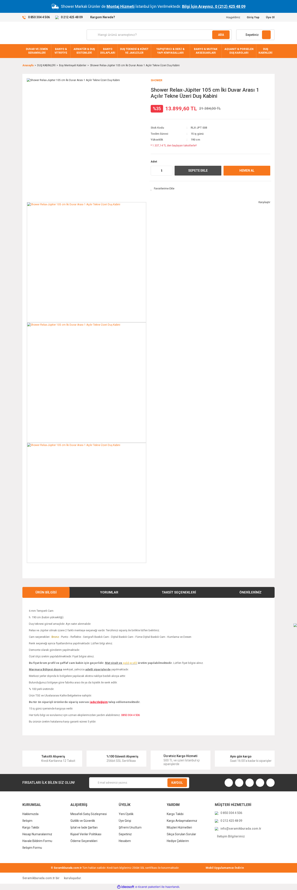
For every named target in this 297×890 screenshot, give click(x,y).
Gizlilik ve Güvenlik (82, 820)
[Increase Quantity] (169, 170)
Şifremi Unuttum (130, 827)
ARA (221, 34)
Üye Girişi (125, 820)
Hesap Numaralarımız (37, 834)
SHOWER (156, 80)
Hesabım (125, 841)
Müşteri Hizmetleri (179, 827)
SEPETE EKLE (198, 170)
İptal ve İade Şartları (84, 827)
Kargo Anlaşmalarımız (182, 820)
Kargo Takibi (30, 827)
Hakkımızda (30, 814)
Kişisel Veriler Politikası (85, 834)
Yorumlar (109, 592)
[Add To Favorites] (162, 189)
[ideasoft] (125, 887)
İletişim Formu (32, 847)
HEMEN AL (246, 170)
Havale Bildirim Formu (37, 841)
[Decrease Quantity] (154, 170)
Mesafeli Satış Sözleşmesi (88, 814)
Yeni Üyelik (126, 814)
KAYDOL (177, 782)
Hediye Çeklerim (178, 841)
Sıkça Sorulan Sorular (181, 834)
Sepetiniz (125, 834)
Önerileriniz (250, 592)
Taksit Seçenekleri (179, 592)
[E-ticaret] (148, 887)
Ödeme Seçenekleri (83, 841)
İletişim (27, 820)
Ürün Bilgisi (46, 592)
